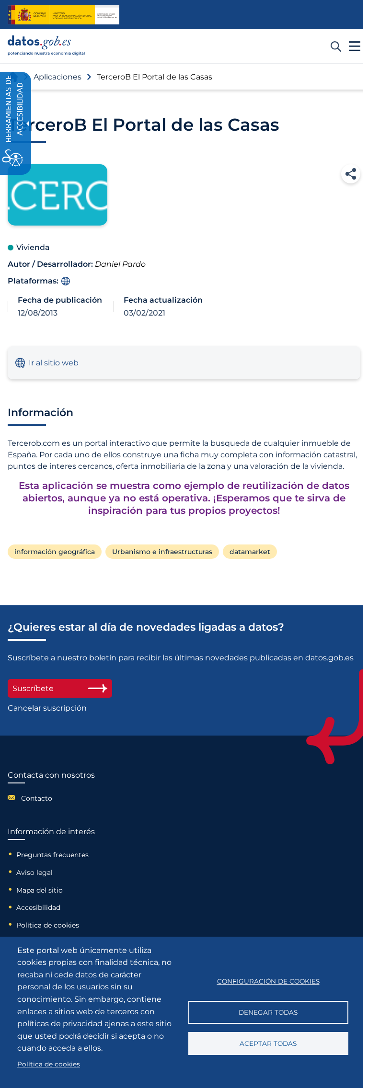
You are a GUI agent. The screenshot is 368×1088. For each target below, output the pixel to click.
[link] (46, 52)
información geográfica (54, 551)
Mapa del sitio (39, 890)
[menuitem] (51, 798)
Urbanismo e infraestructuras (162, 551)
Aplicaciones (57, 76)
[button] (350, 173)
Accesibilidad (38, 907)
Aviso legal (34, 872)
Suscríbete (33, 688)
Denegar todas (268, 1012)
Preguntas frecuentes (52, 854)
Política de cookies (47, 925)
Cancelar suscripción (47, 708)
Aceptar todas (268, 1043)
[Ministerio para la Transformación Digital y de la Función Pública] (63, 14)
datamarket (250, 551)
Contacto (36, 798)
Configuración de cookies (268, 981)
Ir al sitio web (54, 362)
